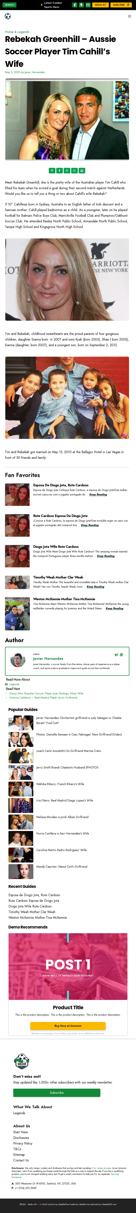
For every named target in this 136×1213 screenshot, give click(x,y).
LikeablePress (63, 1204)
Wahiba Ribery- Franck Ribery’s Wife (60, 784)
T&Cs (17, 1149)
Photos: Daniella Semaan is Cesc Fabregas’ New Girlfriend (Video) (79, 734)
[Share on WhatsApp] (74, 171)
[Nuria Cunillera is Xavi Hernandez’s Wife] (20, 839)
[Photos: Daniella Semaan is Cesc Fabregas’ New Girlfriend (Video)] (20, 740)
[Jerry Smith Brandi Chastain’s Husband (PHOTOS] (20, 773)
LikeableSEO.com (109, 1204)
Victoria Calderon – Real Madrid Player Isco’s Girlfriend (43, 698)
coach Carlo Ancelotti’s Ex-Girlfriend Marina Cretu (68, 751)
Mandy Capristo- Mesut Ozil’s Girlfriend (61, 866)
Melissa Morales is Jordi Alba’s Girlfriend (62, 817)
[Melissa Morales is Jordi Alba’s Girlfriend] (20, 823)
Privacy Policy (22, 1143)
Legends (23, 32)
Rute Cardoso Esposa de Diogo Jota (60, 515)
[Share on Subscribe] (82, 171)
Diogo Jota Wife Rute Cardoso (56, 546)
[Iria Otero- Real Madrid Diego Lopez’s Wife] (20, 806)
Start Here (20, 1132)
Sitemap (19, 1154)
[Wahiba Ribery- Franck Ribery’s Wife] (20, 790)
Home (9, 32)
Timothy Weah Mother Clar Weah (58, 577)
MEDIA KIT (100, 4)
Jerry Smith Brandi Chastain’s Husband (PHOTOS (67, 767)
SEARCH (9, 4)
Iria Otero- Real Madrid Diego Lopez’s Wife (64, 800)
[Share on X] (67, 171)
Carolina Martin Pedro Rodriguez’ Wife (61, 850)
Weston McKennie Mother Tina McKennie (64, 599)
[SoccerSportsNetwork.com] (7, 16)
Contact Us (21, 1160)
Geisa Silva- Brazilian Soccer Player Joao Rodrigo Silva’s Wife (46, 693)
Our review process (101, 1168)
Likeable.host (84, 1204)
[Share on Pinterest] (52, 171)
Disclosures (21, 1137)
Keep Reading (98, 494)
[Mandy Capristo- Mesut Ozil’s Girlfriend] (20, 872)
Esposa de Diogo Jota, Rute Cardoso (60, 485)
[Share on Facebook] (59, 171)
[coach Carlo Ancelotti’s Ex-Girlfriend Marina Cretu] (20, 756)
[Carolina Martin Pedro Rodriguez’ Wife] (20, 856)
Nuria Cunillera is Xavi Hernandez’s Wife (62, 833)
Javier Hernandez (48, 658)
